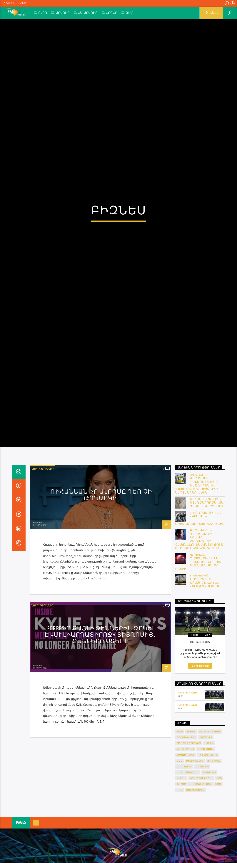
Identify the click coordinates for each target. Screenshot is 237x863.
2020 (180, 772)
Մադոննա (202, 807)
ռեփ (218, 824)
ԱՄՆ (180, 801)
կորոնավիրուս (200, 824)
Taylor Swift (208, 795)
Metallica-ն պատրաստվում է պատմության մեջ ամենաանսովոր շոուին (198, 603)
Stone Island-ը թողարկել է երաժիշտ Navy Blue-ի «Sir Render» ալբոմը (206, 622)
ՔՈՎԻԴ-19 (209, 813)
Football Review (187, 733)
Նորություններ (42, 509)
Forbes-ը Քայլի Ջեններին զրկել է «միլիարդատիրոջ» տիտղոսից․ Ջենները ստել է (100, 676)
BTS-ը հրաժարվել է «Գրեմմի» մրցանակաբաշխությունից (200, 559)
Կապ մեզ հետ (16, 3)
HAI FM (209, 784)
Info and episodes (200, 707)
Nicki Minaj (206, 789)
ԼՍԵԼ (214, 13)
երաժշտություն (201, 819)
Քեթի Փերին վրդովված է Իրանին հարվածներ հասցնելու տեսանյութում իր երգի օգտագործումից (199, 580)
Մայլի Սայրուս (188, 813)
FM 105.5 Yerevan (189, 784)
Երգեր (111, 13)
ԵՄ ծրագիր (87, 13)
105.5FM (37, 563)
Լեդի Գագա (184, 807)
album (191, 772)
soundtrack (186, 795)
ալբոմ (181, 819)
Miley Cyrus (185, 789)
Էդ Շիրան (214, 801)
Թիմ (129, 13)
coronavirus (186, 778)
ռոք (180, 830)
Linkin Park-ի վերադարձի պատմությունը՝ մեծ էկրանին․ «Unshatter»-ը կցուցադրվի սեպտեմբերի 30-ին (197, 524)
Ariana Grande (210, 772)
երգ (219, 819)
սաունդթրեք (195, 830)
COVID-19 (205, 778)
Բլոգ (42, 13)
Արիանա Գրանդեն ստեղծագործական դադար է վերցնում (206, 543)
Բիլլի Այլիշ (195, 801)
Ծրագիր (63, 13)
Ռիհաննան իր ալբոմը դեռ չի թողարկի (101, 536)
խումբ (181, 824)
